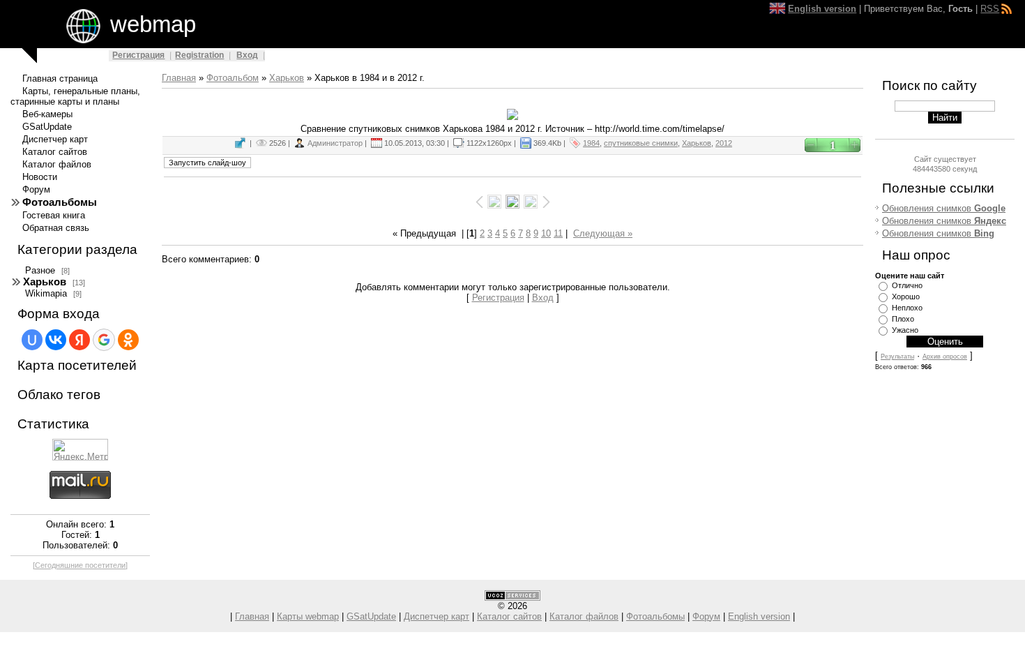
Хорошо (906, 296)
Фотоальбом (232, 78)
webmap (153, 24)
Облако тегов (58, 394)
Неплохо (907, 307)
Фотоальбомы (655, 616)
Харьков (44, 281)
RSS (989, 8)
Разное (40, 270)
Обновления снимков (943, 208)
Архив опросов (944, 356)
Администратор (335, 143)
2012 (723, 143)
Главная (179, 78)
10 (546, 233)
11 (558, 233)
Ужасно (905, 330)
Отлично (907, 285)
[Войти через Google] (104, 340)
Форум (706, 616)
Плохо (903, 319)
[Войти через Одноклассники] (128, 339)
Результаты (897, 356)
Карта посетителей (77, 365)
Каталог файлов (583, 616)
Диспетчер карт (436, 616)
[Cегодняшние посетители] (80, 565)
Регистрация (138, 55)
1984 (591, 143)
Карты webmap (308, 616)
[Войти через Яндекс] (79, 339)
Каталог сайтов (509, 616)
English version (759, 616)
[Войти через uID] (32, 339)
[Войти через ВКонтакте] (55, 339)
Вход (247, 55)
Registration (199, 55)
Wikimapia (46, 293)
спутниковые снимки (641, 143)
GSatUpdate (371, 616)
